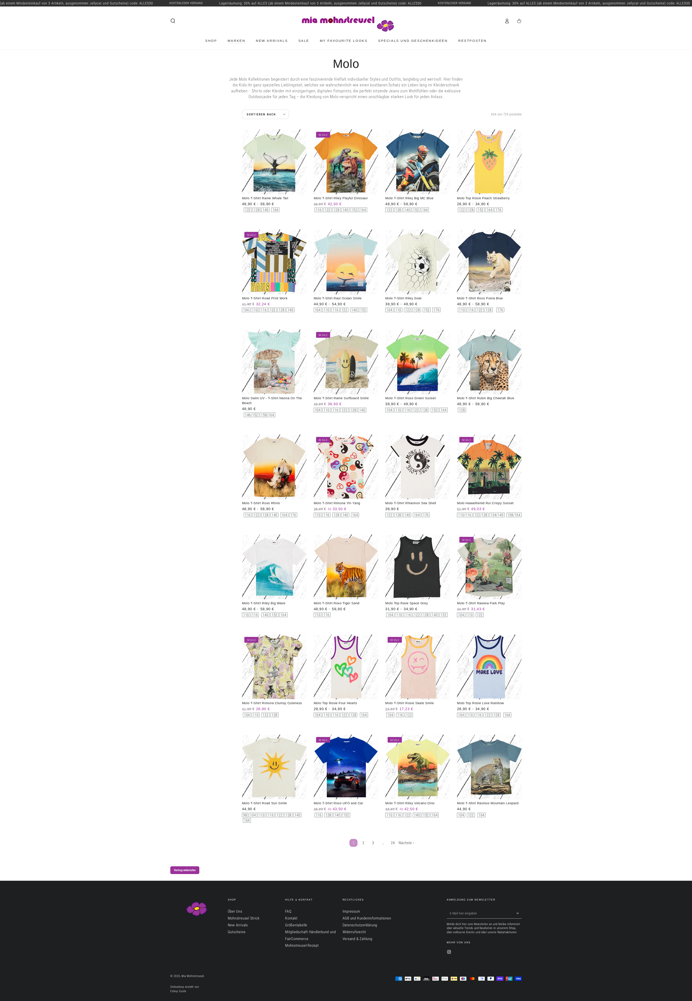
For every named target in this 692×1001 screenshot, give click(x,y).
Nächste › (406, 843)
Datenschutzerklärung (360, 925)
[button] (173, 21)
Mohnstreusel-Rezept (302, 945)
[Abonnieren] (519, 913)
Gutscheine (237, 932)
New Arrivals (238, 925)
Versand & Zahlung (357, 939)
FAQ (288, 911)
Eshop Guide (178, 991)
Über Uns (235, 911)
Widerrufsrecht (354, 932)
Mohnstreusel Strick (244, 918)
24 (393, 843)
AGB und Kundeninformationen (367, 918)
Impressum (351, 911)
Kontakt (291, 918)
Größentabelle (296, 925)
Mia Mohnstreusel (192, 976)
